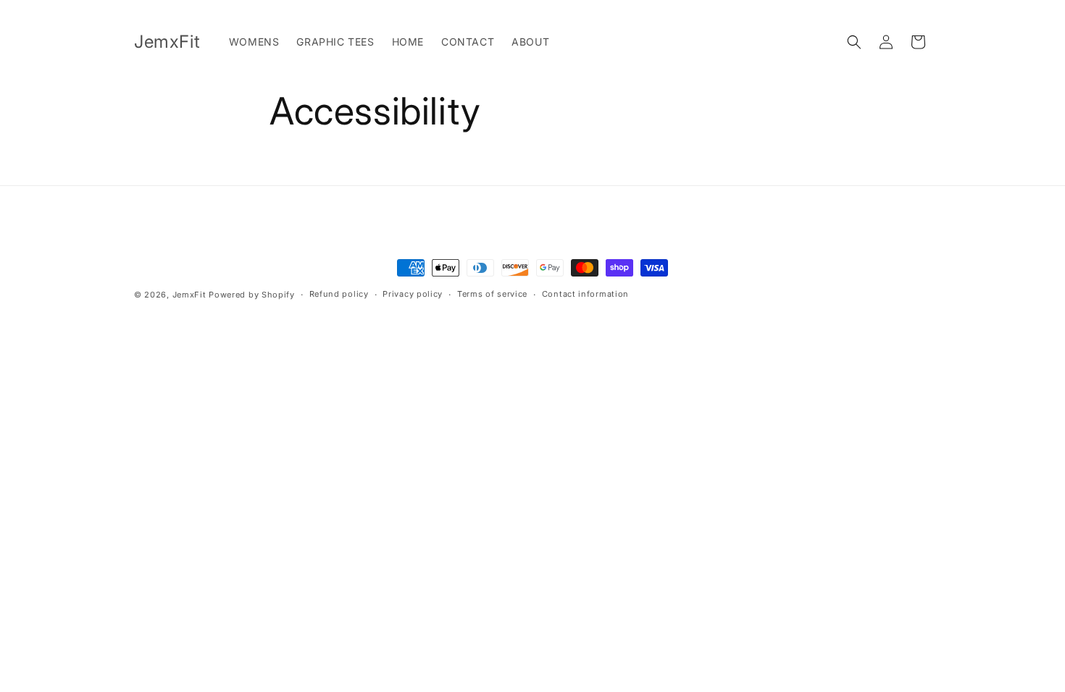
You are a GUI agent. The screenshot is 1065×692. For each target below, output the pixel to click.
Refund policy (339, 294)
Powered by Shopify (252, 295)
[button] (854, 42)
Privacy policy (413, 294)
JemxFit (189, 295)
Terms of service (492, 294)
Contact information (585, 294)
